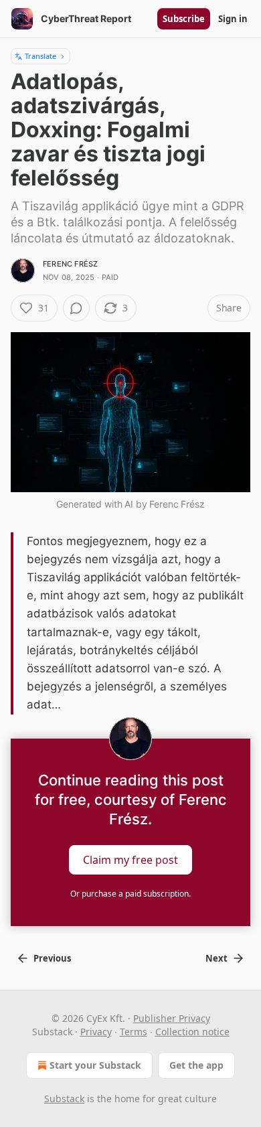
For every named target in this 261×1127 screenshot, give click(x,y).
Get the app (196, 1065)
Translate (40, 56)
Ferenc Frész (70, 264)
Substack (64, 1098)
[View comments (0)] (76, 308)
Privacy (96, 1031)
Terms (133, 1031)
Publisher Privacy (171, 1018)
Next (216, 958)
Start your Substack (95, 1065)
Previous (52, 958)
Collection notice (192, 1031)
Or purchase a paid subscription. (130, 893)
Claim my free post (130, 859)
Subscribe (184, 19)
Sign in (233, 19)
